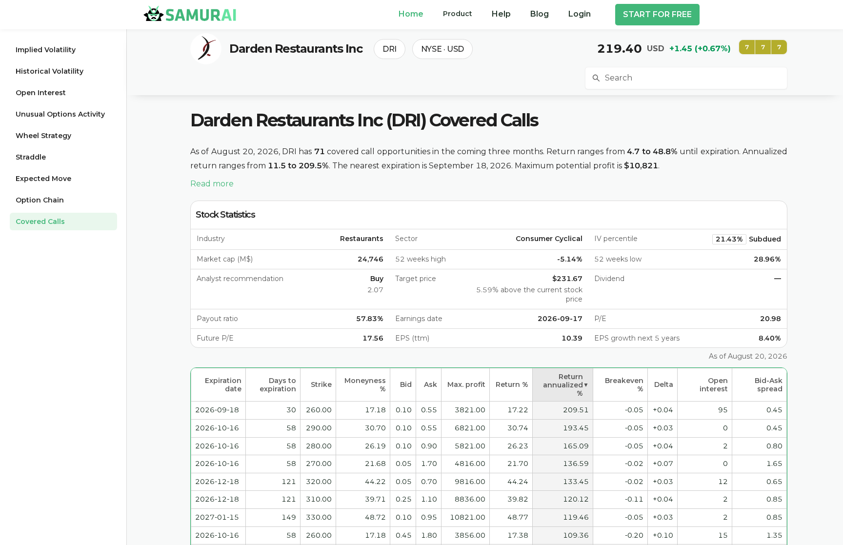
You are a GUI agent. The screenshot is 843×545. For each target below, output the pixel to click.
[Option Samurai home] (189, 13)
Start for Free (657, 14)
